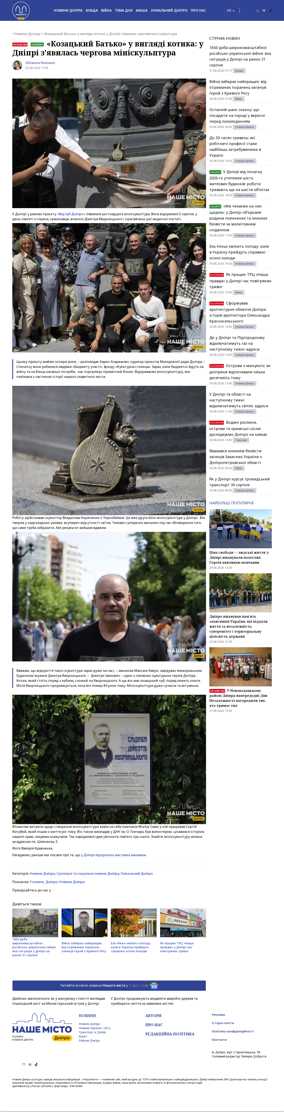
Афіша (142, 10)
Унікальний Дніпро (169, 10)
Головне (37, 882)
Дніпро (52, 882)
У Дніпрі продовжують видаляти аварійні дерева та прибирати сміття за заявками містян (154, 1001)
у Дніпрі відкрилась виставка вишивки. (113, 855)
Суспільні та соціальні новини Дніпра (88, 873)
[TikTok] (270, 10)
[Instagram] (257, 10)
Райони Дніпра (89, 1040)
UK (229, 10)
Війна (106, 10)
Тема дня (123, 10)
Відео (83, 1036)
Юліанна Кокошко (40, 62)
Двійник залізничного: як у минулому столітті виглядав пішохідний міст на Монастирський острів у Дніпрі (58, 1001)
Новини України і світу (95, 1028)
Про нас (198, 10)
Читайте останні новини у (104, 985)
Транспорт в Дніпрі (92, 1032)
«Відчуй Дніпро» (71, 214)
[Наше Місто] (21, 10)
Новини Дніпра (68, 10)
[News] (264, 10)
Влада (92, 10)
